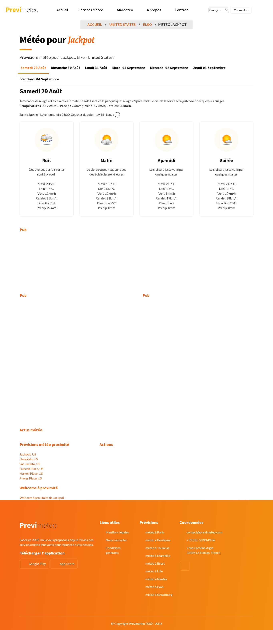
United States (122, 24)
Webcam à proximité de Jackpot (42, 497)
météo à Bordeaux (157, 540)
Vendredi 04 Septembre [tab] (40, 79)
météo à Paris (154, 532)
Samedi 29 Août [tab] (33, 67)
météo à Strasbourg (158, 594)
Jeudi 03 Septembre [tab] (209, 67)
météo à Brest (155, 563)
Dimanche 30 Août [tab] (65, 67)
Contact (181, 10)
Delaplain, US (29, 459)
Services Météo (91, 10)
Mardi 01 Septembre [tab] (128, 67)
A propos (154, 10)
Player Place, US (31, 478)
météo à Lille (154, 571)
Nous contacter (116, 540)
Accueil (62, 10)
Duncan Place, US (31, 469)
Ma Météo (125, 10)
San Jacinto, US (30, 464)
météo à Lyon (154, 587)
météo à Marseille (157, 555)
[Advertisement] (57, 265)
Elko (147, 24)
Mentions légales (117, 532)
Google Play (37, 564)
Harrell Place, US (31, 473)
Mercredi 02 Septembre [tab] (169, 67)
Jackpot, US (28, 454)
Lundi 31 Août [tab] (96, 67)
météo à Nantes (156, 579)
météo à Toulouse (157, 548)
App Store (67, 564)
